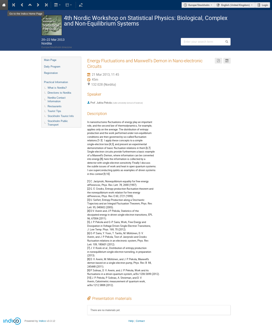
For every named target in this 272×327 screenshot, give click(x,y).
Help (131, 321)
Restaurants (55, 106)
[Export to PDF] (218, 61)
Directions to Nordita (59, 92)
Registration (51, 72)
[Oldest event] (14, 5)
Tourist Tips (54, 111)
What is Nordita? (57, 87)
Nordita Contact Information (57, 99)
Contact (140, 321)
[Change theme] (69, 5)
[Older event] (22, 5)
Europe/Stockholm (198, 5)
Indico (42, 321)
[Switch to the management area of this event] (81, 5)
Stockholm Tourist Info (61, 116)
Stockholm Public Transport (58, 123)
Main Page (50, 59)
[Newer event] (38, 5)
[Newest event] (46, 5)
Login (265, 5)
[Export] (57, 5)
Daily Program (52, 66)
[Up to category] (30, 5)
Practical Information (56, 82)
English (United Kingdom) (235, 5)
